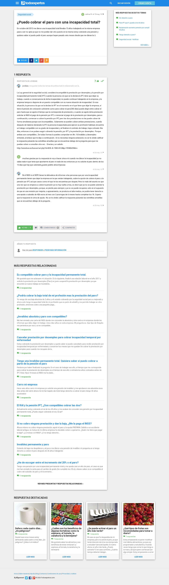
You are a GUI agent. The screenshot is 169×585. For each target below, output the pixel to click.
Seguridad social (24, 15)
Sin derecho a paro (126, 18)
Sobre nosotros (24, 574)
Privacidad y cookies (69, 574)
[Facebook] (29, 578)
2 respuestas (25, 288)
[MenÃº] (17, 3)
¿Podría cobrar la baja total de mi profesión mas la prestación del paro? (57, 295)
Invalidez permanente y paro (33, 444)
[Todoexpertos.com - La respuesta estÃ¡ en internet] (33, 3)
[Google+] (33, 578)
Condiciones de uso (54, 574)
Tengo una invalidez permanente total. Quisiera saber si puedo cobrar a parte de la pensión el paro (57, 362)
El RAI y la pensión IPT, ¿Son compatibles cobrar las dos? (49, 405)
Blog (37, 574)
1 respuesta (25, 309)
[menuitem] (31, 60)
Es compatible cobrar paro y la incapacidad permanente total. (51, 274)
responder (38, 250)
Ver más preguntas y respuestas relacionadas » (60, 484)
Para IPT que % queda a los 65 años (131, 23)
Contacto (43, 574)
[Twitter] (26, 578)
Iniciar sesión (124, 3)
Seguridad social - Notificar (129, 39)
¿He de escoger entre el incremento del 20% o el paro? (48, 462)
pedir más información (55, 250)
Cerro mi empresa (27, 384)
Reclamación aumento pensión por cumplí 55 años (134, 29)
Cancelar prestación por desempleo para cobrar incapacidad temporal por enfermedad (59, 339)
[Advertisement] (60, 47)
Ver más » (144, 45)
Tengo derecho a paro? (127, 35)
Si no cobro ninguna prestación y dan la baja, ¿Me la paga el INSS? (54, 423)
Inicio (16, 574)
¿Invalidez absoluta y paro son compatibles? (42, 316)
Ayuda (32, 574)
